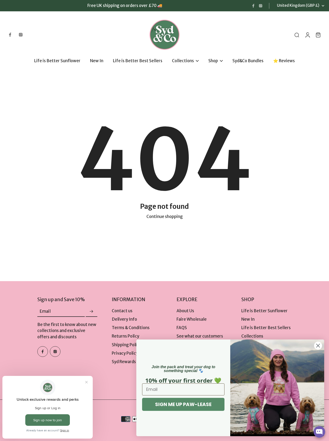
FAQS (182, 327)
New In (248, 319)
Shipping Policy (126, 344)
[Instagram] (260, 6)
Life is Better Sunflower (264, 310)
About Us (185, 310)
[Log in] (307, 35)
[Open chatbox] (319, 432)
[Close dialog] (318, 345)
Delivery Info (124, 319)
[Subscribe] (91, 311)
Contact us (122, 310)
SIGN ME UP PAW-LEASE (183, 404)
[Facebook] (253, 6)
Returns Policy (125, 336)
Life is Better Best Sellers (266, 327)
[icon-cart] (318, 35)
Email (45, 311)
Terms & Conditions (131, 327)
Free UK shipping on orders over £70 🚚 (124, 5)
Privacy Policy (125, 353)
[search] (296, 35)
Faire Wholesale (192, 319)
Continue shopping (164, 216)
